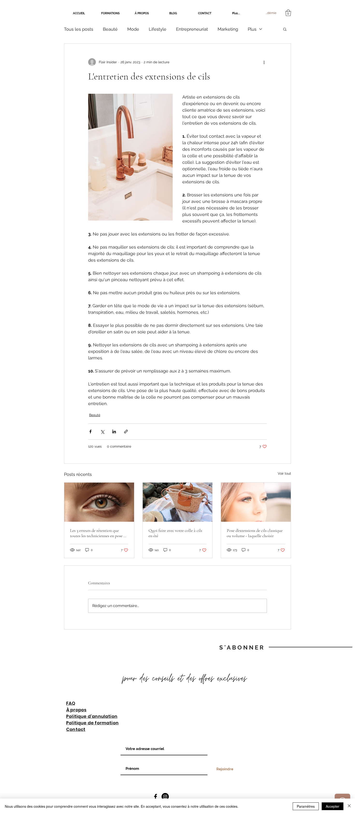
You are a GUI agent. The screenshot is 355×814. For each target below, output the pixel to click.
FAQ (70, 703)
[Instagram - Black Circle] (165, 796)
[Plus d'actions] (264, 62)
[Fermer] (349, 806)
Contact (75, 729)
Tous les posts (78, 29)
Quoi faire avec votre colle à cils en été (175, 533)
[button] (288, 12)
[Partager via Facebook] (90, 431)
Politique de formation (92, 723)
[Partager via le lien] (126, 431)
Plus (252, 29)
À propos (76, 710)
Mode (133, 29)
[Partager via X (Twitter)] (102, 431)
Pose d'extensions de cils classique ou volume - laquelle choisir (255, 533)
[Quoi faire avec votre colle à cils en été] (178, 502)
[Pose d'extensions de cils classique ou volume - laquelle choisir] (256, 502)
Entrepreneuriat (192, 29)
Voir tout (284, 473)
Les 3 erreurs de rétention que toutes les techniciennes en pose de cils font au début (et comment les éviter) (98, 533)
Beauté (110, 29)
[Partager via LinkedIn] (114, 431)
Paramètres (306, 806)
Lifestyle (157, 29)
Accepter (332, 806)
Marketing (228, 29)
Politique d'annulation (91, 716)
